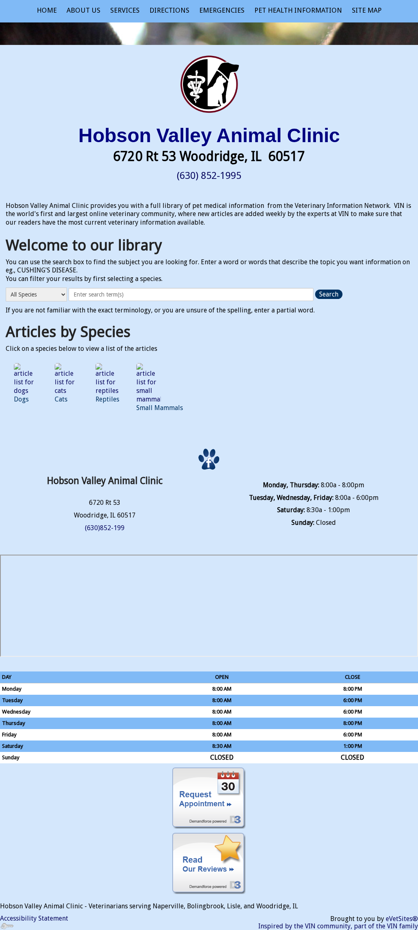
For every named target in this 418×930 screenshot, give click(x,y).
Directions (169, 10)
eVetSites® (402, 919)
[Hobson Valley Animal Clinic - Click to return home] (209, 82)
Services (125, 10)
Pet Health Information (298, 10)
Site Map (367, 10)
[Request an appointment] (209, 798)
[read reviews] (209, 863)
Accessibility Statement (34, 918)
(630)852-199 (105, 528)
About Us (83, 10)
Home (47, 10)
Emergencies (222, 10)
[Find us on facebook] (209, 459)
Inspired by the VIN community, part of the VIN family (338, 926)
